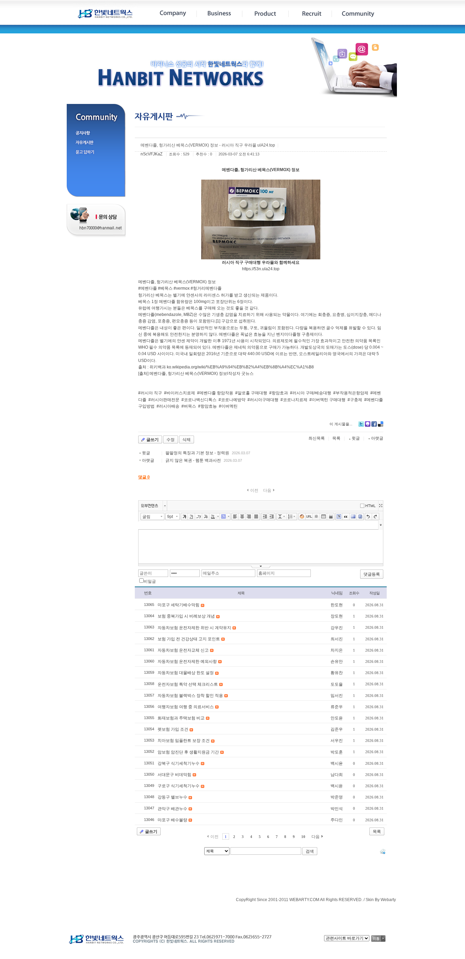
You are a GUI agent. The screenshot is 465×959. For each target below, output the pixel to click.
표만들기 (323, 516)
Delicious (380, 424)
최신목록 (316, 438)
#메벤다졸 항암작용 (215, 393)
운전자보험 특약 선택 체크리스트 (188, 684)
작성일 (374, 593)
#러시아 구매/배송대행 (310, 393)
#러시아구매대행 (262, 399)
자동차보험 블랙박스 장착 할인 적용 (190, 695)
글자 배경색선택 (228, 516)
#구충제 (355, 399)
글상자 (338, 516)
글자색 (213, 516)
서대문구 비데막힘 (174, 774)
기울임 (198, 516)
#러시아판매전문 (163, 399)
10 (303, 837)
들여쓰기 (264, 516)
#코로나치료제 (293, 399)
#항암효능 (207, 406)
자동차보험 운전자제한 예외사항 (187, 661)
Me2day (367, 424)
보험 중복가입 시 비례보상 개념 (186, 616)
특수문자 (316, 516)
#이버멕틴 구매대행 (327, 399)
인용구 (346, 516)
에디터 (369, 505)
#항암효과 (278, 393)
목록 (336, 438)
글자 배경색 (223, 516)
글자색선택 (218, 516)
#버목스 (188, 406)
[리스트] (290, 516)
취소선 (205, 516)
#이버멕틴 (228, 406)
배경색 (353, 516)
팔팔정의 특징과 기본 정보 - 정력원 (197, 453)
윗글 (146, 453)
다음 (315, 836)
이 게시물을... (341, 424)
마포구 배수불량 (172, 820)
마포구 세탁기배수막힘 (178, 605)
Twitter (361, 424)
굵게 (184, 516)
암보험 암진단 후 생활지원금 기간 (188, 752)
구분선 (330, 516)
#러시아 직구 (150, 393)
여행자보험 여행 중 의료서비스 (186, 706)
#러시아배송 (168, 406)
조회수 (354, 593)
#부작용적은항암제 (350, 393)
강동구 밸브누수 (172, 797)
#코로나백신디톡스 (199, 399)
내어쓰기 (271, 516)
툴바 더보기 (380, 524)
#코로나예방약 (232, 399)
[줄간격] (280, 516)
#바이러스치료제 (179, 393)
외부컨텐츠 (149, 505)
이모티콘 (302, 516)
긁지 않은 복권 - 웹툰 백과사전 (193, 460)
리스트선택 (296, 516)
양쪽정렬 (256, 516)
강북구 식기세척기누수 (178, 763)
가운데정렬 (242, 516)
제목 (241, 593)
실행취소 (368, 516)
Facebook (374, 424)
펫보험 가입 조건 (173, 729)
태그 (382, 851)
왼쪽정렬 (235, 516)
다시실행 (375, 516)
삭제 (186, 439)
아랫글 (148, 460)
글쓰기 (152, 439)
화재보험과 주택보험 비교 (181, 718)
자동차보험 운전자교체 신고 (183, 650)
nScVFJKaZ (151, 154)
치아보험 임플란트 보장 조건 (184, 740)
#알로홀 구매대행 (251, 393)
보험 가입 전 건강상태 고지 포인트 (189, 639)
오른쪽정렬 (249, 516)
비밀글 (150, 581)
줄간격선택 (285, 516)
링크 (309, 516)
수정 (170, 439)
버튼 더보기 (165, 506)
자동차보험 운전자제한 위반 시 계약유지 (194, 627)
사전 (360, 516)
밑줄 (191, 516)
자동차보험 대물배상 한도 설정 (186, 672)
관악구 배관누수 (172, 808)
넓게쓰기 (380, 506)
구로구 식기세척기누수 (178, 785)
